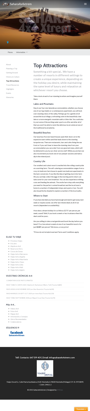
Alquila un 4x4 (15, 246)
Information (21, 52)
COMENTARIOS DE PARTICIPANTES (19, 280)
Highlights (10, 89)
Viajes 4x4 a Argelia (17, 257)
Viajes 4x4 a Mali (16, 267)
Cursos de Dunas (16, 251)
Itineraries (10, 97)
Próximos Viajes (16, 241)
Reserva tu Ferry (16, 249)
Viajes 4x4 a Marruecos (19, 254)
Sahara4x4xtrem (20, 4)
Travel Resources (12, 85)
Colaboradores (15, 322)
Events (8, 93)
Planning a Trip (11, 68)
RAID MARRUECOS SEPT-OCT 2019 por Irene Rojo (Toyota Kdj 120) (30, 293)
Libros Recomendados (18, 319)
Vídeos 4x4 (14, 309)
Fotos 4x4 (14, 311)
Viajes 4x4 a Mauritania (19, 259)
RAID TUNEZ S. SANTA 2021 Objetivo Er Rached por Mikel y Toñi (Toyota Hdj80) (34, 285)
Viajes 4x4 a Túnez (17, 262)
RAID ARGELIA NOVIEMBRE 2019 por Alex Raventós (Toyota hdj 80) (30, 289)
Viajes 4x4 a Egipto (17, 270)
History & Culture (12, 77)
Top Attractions (12, 81)
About (8, 64)
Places (10, 52)
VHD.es (60, 390)
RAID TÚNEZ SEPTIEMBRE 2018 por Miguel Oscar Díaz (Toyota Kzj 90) (30, 298)
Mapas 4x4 (14, 314)
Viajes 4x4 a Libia (16, 265)
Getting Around (12, 73)
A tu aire (13, 244)
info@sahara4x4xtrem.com (62, 357)
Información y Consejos (19, 317)
